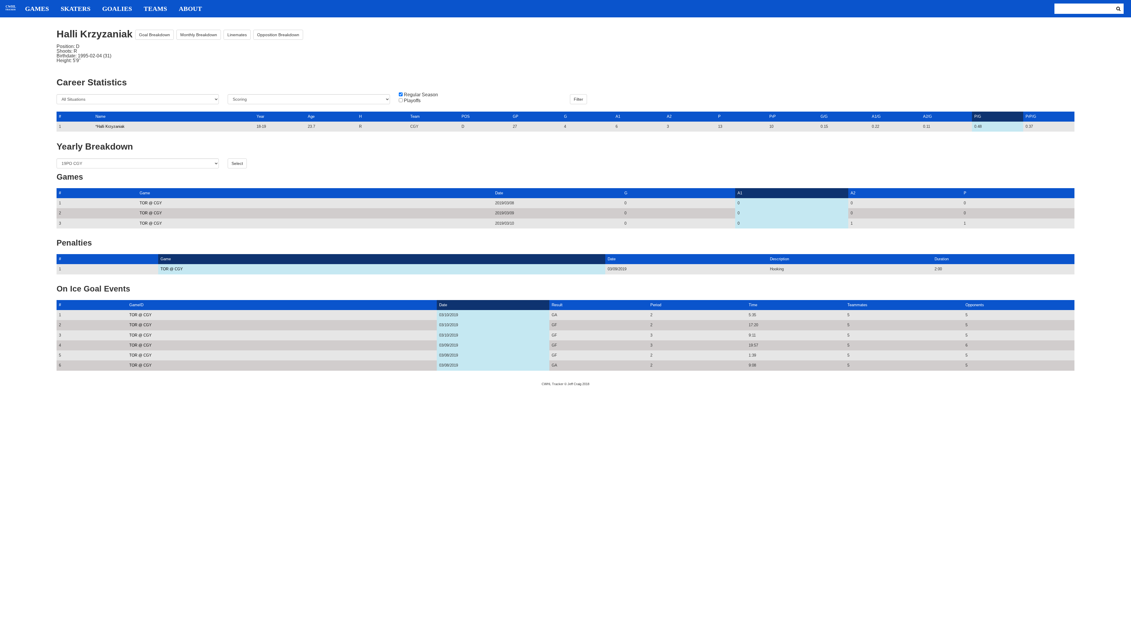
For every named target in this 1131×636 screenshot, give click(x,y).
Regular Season (421, 94)
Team (415, 116)
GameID (136, 305)
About (190, 9)
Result (557, 305)
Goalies (117, 9)
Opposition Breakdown (278, 34)
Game (145, 193)
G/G (824, 116)
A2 (669, 116)
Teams (155, 9)
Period (655, 305)
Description (779, 259)
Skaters (75, 9)
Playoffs (412, 100)
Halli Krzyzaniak (111, 126)
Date (499, 193)
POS (466, 116)
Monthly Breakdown (198, 34)
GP (515, 116)
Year (260, 116)
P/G (977, 116)
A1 (618, 116)
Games (37, 9)
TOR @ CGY (151, 203)
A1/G (876, 116)
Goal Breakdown (154, 34)
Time (753, 305)
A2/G (927, 116)
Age (311, 116)
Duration (942, 259)
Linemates (237, 34)
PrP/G (1031, 116)
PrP (772, 116)
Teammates (857, 305)
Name (100, 116)
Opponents (974, 305)
